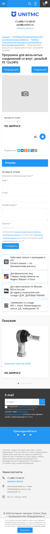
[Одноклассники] (25, 150)
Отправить (11, 246)
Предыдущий (11, 69)
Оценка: (6, 223)
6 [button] (31, 383)
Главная (6, 37)
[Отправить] (42, 402)
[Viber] (32, 150)
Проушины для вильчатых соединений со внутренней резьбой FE (22, 43)
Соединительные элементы (15, 39)
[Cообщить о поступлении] (43, 137)
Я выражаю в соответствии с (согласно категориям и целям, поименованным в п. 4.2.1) (24, 411)
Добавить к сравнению (35, 137)
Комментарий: (9, 205)
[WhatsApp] (35, 150)
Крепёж (34, 39)
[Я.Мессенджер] (18, 150)
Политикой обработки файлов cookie (31, 526)
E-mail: (5, 192)
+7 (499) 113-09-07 (25, 21)
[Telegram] (29, 150)
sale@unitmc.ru (25, 24)
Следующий (39, 69)
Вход (35, 3)
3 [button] (23, 383)
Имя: (5, 180)
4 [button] (26, 383)
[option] (25, 352)
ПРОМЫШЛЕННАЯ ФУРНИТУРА (27, 37)
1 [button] (18, 383)
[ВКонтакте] (22, 150)
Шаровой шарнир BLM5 (17, 363)
